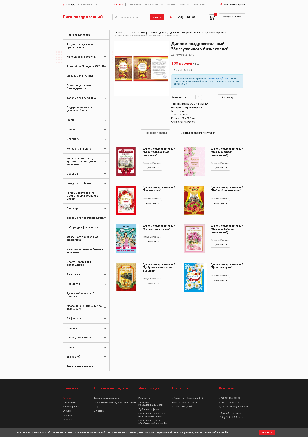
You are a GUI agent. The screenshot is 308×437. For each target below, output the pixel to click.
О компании (134, 4)
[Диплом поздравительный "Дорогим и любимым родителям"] (126, 161)
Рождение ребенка (79, 183)
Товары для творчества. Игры (86, 217)
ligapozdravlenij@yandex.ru (233, 406)
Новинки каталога (78, 34)
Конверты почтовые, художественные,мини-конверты (82, 161)
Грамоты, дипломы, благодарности (79, 87)
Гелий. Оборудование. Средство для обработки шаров (83, 195)
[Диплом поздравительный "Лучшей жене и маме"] (126, 238)
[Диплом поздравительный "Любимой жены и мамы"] (194, 200)
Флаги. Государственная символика (82, 238)
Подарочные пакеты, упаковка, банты (80, 109)
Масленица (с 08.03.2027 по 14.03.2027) (84, 307)
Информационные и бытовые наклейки (85, 251)
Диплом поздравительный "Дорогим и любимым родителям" (159, 152)
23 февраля (74, 318)
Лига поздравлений (83, 17)
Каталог (118, 4)
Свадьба (72, 173)
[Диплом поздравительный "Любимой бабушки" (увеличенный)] (194, 238)
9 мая (70, 347)
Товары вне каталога (80, 366)
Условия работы (154, 4)
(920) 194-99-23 (188, 17)
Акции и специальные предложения (80, 46)
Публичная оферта (148, 409)
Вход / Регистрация (234, 4)
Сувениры (73, 208)
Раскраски (73, 274)
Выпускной (74, 356)
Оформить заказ (232, 16)
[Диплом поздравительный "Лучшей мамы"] (126, 200)
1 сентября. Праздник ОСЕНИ (85, 66)
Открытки (73, 139)
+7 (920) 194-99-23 (229, 398)
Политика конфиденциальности (150, 403)
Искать (157, 17)
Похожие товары (155, 132)
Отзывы (171, 4)
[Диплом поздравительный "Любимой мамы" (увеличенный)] (194, 161)
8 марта (72, 328)
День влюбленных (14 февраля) (80, 295)
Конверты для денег (80, 148)
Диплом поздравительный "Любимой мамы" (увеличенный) (227, 152)
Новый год (73, 284)
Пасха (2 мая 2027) (79, 337)
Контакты (199, 4)
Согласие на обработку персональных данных (151, 415)
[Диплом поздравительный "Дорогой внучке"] (194, 277)
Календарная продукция (82, 56)
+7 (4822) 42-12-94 (229, 402)
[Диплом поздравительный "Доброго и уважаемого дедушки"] (126, 277)
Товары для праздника (81, 98)
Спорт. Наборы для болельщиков (79, 263)
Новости (184, 4)
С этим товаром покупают (197, 132)
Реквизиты (144, 398)
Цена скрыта (152, 168)
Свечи (71, 129)
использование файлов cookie (211, 432)
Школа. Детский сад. (80, 75)
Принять (267, 432)
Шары (70, 119)
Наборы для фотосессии (82, 227)
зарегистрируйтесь (217, 78)
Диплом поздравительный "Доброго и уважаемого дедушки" (159, 267)
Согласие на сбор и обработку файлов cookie (152, 422)
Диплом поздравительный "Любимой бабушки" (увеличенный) (227, 229)
